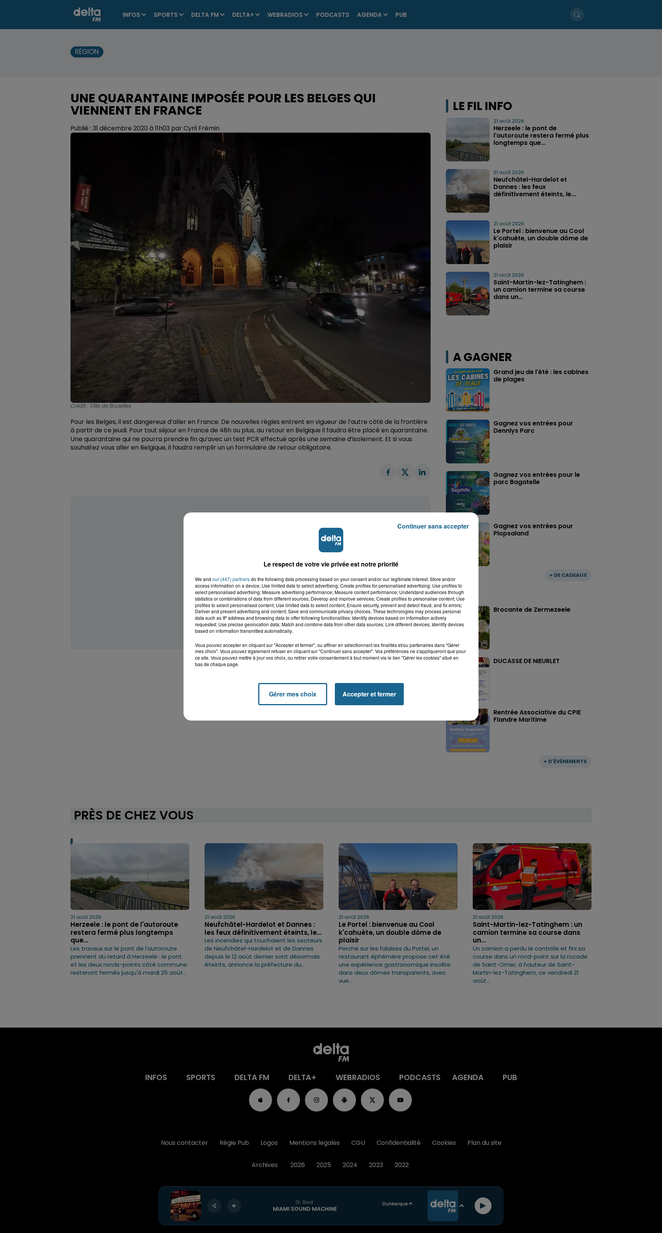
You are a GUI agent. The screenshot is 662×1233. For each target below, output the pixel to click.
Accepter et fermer (369, 694)
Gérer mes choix (292, 694)
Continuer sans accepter (433, 526)
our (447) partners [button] (231, 579)
